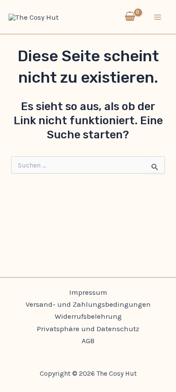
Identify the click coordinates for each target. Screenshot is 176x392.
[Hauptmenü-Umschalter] (158, 17)
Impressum (88, 292)
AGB (88, 340)
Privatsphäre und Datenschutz (88, 328)
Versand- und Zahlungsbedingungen (88, 304)
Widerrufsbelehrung (88, 316)
